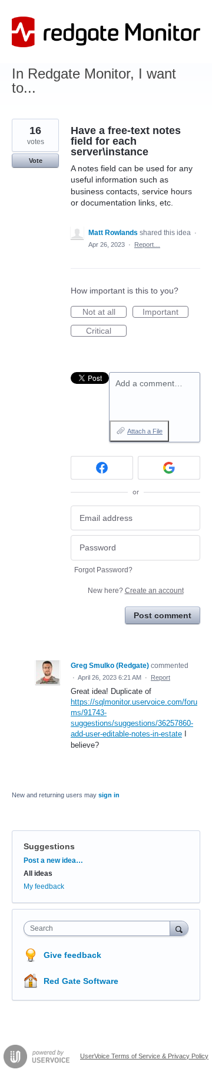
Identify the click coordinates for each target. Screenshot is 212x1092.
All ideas (38, 873)
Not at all (104, 312)
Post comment (162, 615)
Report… (147, 244)
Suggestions (49, 846)
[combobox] (99, 928)
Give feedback (72, 955)
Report (160, 677)
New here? (136, 590)
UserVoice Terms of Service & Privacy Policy (144, 1056)
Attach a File (145, 431)
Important (165, 312)
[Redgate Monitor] (106, 32)
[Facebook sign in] (102, 468)
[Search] (179, 928)
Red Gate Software (81, 981)
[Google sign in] (169, 468)
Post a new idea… (53, 860)
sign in (109, 794)
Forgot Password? (103, 570)
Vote (35, 160)
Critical (106, 331)
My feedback (44, 886)
